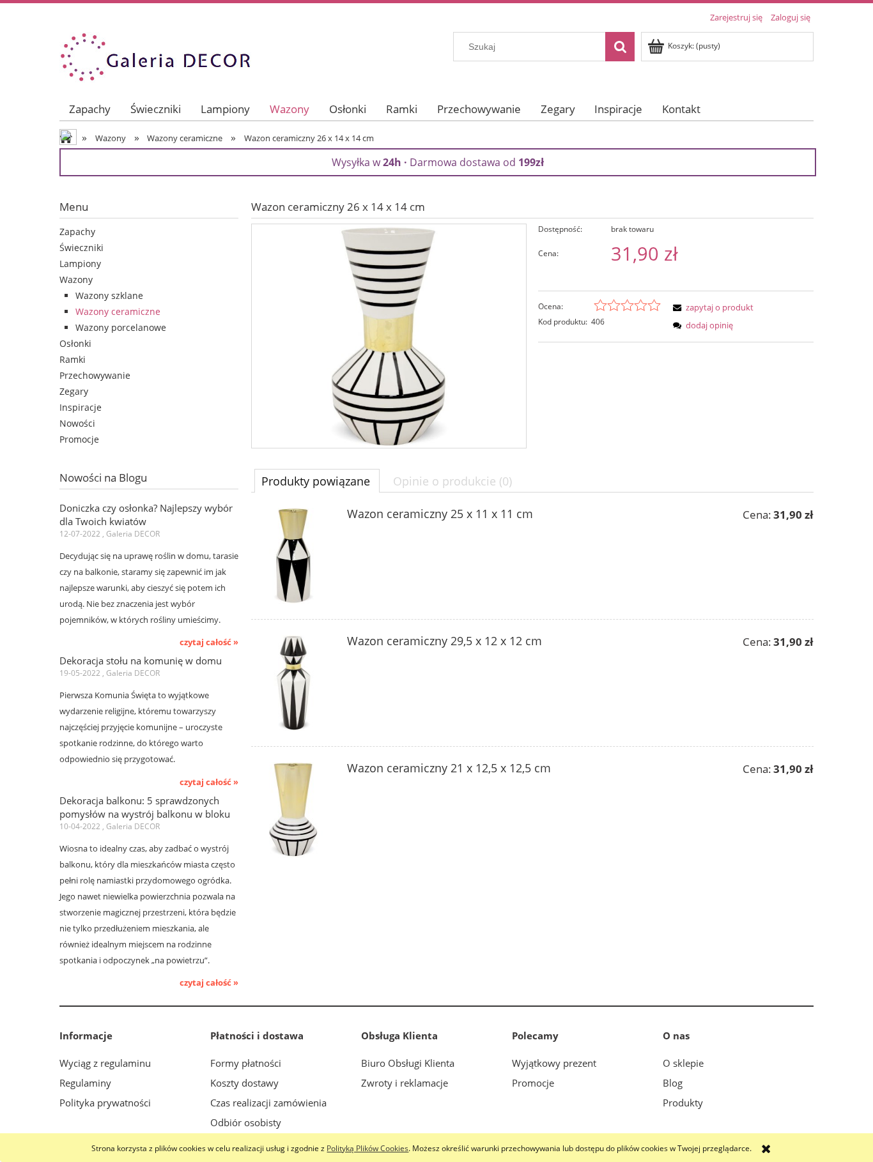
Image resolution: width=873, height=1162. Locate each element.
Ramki (72, 359)
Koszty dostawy (244, 1082)
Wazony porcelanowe (120, 327)
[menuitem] (90, 108)
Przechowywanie (94, 375)
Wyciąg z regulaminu (105, 1063)
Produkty (683, 1102)
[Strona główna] (155, 55)
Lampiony (80, 263)
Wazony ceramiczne (117, 311)
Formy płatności (245, 1063)
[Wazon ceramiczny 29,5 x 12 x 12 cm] (293, 683)
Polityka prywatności (105, 1102)
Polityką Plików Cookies (367, 1148)
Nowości (77, 423)
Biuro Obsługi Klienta (407, 1063)
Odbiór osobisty (245, 1122)
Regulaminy (85, 1082)
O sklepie (683, 1063)
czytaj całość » (209, 642)
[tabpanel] (532, 690)
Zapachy (77, 232)
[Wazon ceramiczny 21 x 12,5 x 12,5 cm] (293, 810)
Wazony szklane (109, 295)
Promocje (79, 439)
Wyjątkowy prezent (554, 1063)
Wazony (76, 279)
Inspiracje (80, 407)
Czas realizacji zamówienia (268, 1102)
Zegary (73, 391)
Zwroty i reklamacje (404, 1082)
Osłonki (75, 343)
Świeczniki (81, 247)
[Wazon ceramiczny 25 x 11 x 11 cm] (293, 556)
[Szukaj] (620, 46)
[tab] (317, 480)
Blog (673, 1082)
